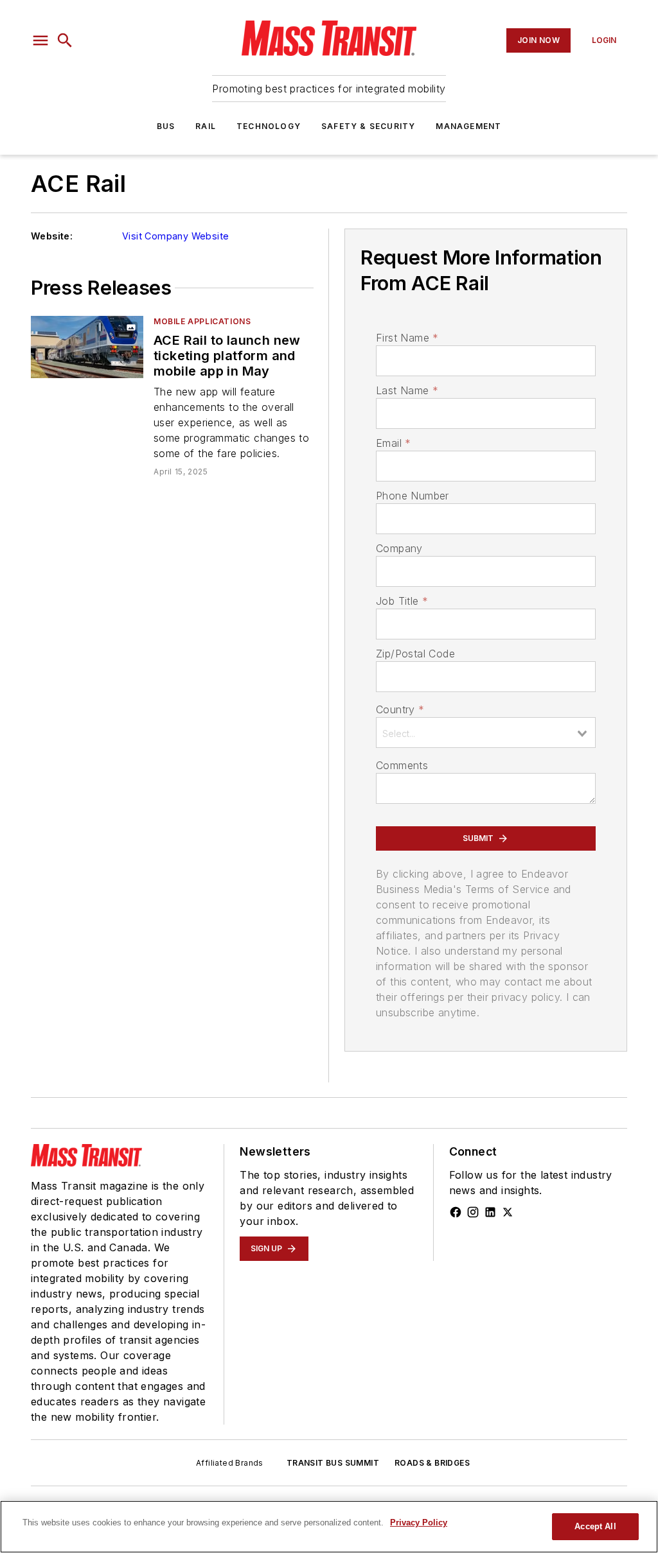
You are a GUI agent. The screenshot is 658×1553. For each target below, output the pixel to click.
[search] (65, 40)
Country (400, 709)
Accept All (595, 1526)
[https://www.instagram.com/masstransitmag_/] (473, 1212)
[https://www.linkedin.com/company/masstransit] (490, 1212)
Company (399, 548)
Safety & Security (368, 126)
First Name (407, 337)
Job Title (402, 600)
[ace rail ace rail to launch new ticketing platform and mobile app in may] (87, 347)
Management (468, 126)
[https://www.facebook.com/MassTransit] (455, 1212)
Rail (205, 126)
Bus (166, 126)
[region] (329, 1526)
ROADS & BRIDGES (432, 1463)
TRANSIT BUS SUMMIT (333, 1463)
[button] (40, 40)
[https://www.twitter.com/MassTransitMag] (507, 1212)
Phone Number (412, 495)
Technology (268, 126)
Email (393, 443)
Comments (402, 765)
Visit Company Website (175, 235)
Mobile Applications (202, 321)
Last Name (407, 390)
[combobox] (486, 732)
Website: (52, 235)
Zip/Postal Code (415, 653)
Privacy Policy (418, 1522)
